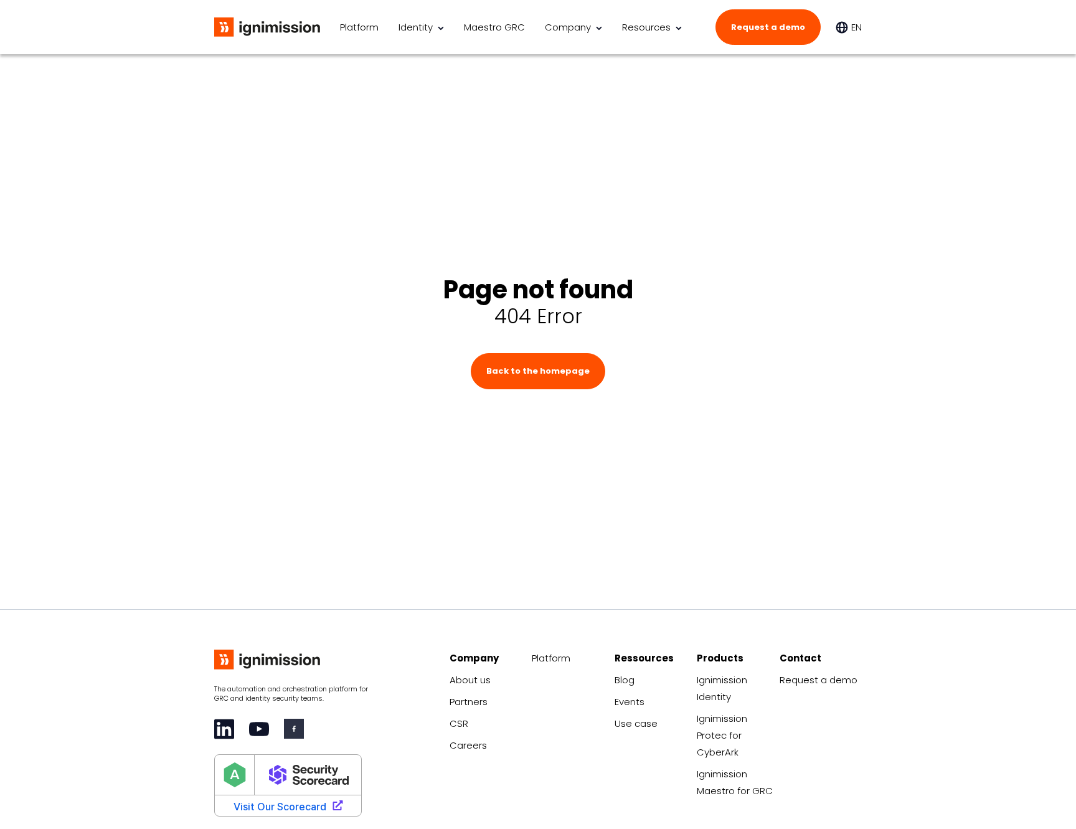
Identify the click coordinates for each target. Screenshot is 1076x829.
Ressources (644, 658)
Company (568, 27)
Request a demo (768, 27)
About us (470, 679)
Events (629, 701)
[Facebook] (294, 729)
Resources (646, 27)
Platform (359, 27)
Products (720, 658)
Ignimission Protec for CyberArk (722, 735)
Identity (416, 27)
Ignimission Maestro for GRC (735, 782)
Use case (636, 723)
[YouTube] (259, 729)
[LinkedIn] (224, 729)
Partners (469, 701)
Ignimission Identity (722, 688)
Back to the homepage (538, 371)
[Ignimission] (267, 27)
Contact (800, 658)
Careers (468, 745)
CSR (459, 723)
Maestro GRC (494, 27)
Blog (625, 679)
